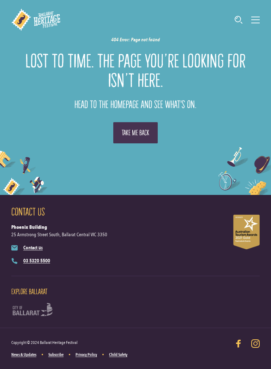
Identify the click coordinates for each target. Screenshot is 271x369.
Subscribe (56, 354)
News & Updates (23, 354)
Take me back (135, 133)
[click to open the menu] (255, 20)
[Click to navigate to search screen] (238, 20)
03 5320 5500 (36, 260)
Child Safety (118, 354)
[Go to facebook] (238, 348)
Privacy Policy (86, 354)
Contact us (33, 247)
